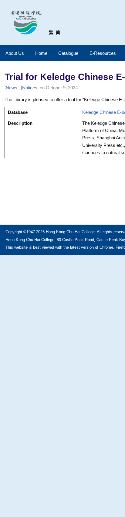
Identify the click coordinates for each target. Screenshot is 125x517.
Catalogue (68, 53)
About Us (14, 53)
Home (41, 53)
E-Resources (103, 53)
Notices (29, 87)
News (11, 87)
